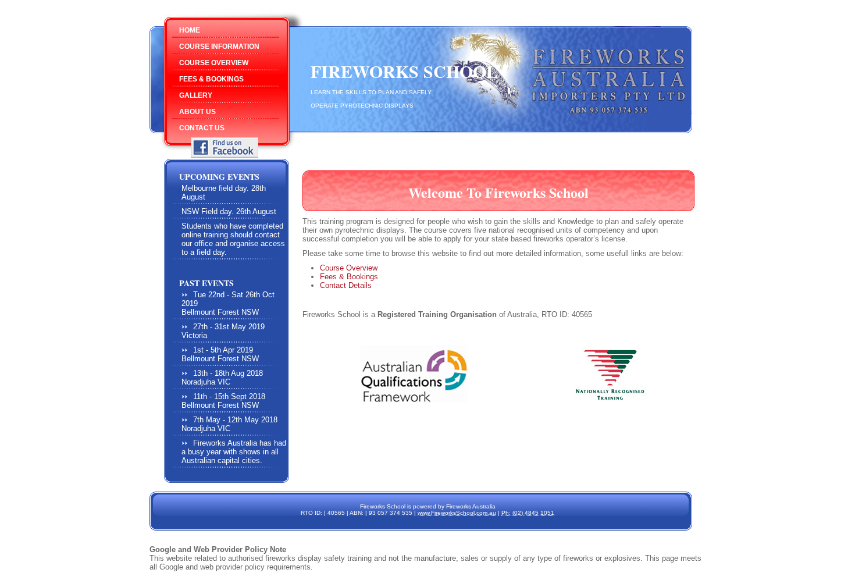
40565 (336, 513)
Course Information (219, 46)
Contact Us (202, 128)
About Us (197, 112)
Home (189, 30)
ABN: (357, 513)
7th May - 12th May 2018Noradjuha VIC (229, 424)
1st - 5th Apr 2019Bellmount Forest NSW (220, 354)
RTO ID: (311, 513)
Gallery (195, 95)
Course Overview (213, 63)
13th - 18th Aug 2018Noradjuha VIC (222, 377)
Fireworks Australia (471, 506)
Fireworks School (404, 71)
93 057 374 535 (390, 513)
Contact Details (346, 285)
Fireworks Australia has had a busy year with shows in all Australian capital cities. (233, 452)
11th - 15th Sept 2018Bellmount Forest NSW (223, 401)
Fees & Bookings (211, 79)
